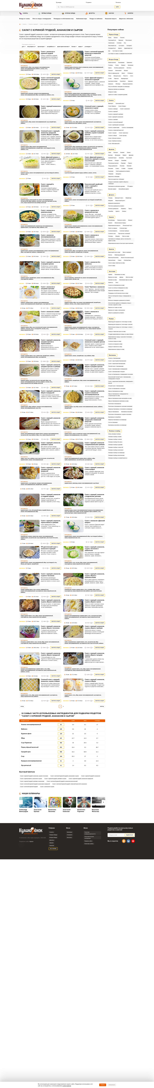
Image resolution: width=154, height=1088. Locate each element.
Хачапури (110, 171)
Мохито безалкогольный (127, 257)
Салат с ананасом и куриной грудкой (48, 52)
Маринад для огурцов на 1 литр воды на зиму (119, 321)
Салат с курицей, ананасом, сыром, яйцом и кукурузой (51, 654)
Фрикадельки (124, 78)
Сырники (130, 168)
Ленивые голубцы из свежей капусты (117, 458)
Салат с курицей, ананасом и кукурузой (50, 419)
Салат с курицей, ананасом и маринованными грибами (95, 443)
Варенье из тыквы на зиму (115, 307)
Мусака (126, 70)
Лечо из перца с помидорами (42, 18)
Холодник (129, 45)
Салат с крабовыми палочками (116, 125)
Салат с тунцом (112, 133)
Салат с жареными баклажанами (116, 363)
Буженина (129, 62)
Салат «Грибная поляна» (114, 141)
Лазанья (110, 70)
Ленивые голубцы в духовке (115, 444)
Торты (130, 208)
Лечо (117, 282)
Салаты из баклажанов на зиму (116, 285)
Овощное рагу (117, 76)
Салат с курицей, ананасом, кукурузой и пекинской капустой (94, 419)
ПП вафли (130, 186)
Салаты (23, 13)
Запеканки (130, 65)
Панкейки (123, 160)
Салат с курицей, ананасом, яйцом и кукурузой (51, 392)
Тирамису (123, 208)
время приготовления (63, 46)
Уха (125, 43)
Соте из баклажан (113, 422)
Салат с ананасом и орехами (92, 312)
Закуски (109, 13)
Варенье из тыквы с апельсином (116, 310)
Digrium (31, 841)
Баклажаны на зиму (120, 274)
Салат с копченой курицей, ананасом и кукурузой (50, 78)
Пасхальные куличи (113, 163)
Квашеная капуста (110, 18)
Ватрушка (117, 155)
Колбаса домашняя (119, 68)
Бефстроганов (112, 62)
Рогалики (110, 168)
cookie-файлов (66, 1085)
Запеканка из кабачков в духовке (116, 186)
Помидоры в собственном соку (64, 18)
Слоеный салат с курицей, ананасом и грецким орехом (95, 341)
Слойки (123, 168)
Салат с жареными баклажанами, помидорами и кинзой (120, 382)
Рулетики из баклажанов (114, 403)
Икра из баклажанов (113, 411)
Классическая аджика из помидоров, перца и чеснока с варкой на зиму (119, 303)
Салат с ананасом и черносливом (92, 236)
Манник (110, 160)
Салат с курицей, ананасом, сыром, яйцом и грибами (94, 627)
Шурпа (120, 48)
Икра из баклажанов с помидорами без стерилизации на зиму (118, 394)
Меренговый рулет (120, 200)
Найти (117, 6)
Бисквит (122, 152)
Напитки (128, 13)
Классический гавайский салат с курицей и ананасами (93, 185)
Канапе (110, 222)
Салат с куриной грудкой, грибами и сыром (55, 778)
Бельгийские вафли (124, 189)
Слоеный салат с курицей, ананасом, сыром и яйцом (50, 680)
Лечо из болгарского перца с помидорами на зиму (119, 296)
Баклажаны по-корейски (114, 417)
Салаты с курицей (33, 24)
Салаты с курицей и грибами (115, 114)
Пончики (122, 165)
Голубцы (110, 65)
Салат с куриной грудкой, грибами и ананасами (32, 781)
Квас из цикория (127, 252)
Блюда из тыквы (24, 18)
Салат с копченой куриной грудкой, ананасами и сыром (65, 776)
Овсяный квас (111, 260)
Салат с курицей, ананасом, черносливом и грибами (51, 521)
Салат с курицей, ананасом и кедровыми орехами (94, 495)
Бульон (116, 37)
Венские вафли (112, 189)
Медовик (110, 200)
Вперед (102, 706)
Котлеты (129, 68)
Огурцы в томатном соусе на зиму (116, 331)
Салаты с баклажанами (114, 358)
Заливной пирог (112, 157)
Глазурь (110, 198)
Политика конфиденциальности (90, 833)
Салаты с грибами (113, 119)
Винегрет (110, 103)
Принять (103, 1084)
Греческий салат (120, 103)
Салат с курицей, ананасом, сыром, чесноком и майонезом (94, 548)
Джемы (121, 277)
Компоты (110, 282)
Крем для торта (119, 198)
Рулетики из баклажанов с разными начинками (120, 406)
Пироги (130, 163)
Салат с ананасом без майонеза (92, 263)
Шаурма (117, 236)
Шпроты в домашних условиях (116, 312)
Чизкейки (110, 211)
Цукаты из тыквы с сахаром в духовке (117, 94)
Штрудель (118, 174)
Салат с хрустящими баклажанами (117, 361)
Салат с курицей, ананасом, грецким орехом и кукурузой (51, 469)
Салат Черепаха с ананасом (95, 287)
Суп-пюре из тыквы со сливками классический (120, 53)
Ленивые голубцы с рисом (115, 439)
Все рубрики (53, 848)
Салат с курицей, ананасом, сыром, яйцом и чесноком (51, 627)
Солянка (119, 43)
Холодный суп (112, 48)
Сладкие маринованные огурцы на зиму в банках (120, 334)
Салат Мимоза (112, 106)
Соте (131, 76)
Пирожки (123, 163)
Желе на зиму (129, 277)
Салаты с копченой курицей (115, 122)
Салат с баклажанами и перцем (116, 371)
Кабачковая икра (81, 18)
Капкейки (121, 157)
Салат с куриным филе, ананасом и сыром (31, 778)
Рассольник (129, 40)
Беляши (116, 152)
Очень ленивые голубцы (114, 434)
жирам (80, 46)
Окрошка (121, 40)
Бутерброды (111, 220)
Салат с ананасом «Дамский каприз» (95, 521)
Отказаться (112, 1084)
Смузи (119, 260)
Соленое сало (112, 233)
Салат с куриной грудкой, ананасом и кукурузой (81, 778)
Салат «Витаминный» (114, 143)
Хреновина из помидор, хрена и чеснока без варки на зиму (119, 239)
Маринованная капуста (114, 225)
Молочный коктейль (113, 257)
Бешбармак (121, 62)
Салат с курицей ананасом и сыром (51, 107)
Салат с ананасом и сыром (47, 786)
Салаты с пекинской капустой (115, 130)
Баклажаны (112, 355)
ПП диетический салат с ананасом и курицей (49, 547)
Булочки (110, 155)
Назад (22, 706)
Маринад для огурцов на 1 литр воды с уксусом (120, 324)
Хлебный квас (127, 260)
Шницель (110, 84)
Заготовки (112, 271)
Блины (128, 152)
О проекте (88, 2)
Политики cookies (88, 843)
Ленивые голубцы (114, 431)
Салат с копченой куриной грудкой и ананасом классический (62, 781)
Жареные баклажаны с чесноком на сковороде (120, 409)
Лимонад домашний (120, 255)
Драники (131, 155)
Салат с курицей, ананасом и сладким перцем (50, 495)
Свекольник (111, 43)
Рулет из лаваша (112, 228)
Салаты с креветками (113, 127)
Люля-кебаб (118, 70)
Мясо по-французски (113, 73)
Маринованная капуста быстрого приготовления (120, 243)
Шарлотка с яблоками (126, 18)
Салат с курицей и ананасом (115, 116)
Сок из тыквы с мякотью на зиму (116, 263)
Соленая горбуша (124, 231)
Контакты (118, 2)
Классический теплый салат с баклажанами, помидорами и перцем (119, 377)
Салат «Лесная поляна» (114, 138)
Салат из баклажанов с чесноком (116, 388)
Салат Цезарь (123, 135)
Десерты (90, 13)
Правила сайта (88, 841)
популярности (31, 46)
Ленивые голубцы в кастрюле (115, 450)
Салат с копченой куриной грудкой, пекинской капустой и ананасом (69, 784)
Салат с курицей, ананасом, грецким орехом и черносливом (51, 341)
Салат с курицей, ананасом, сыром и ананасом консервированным (94, 392)
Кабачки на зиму (112, 280)
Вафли (124, 155)
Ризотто (125, 76)
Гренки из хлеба (121, 220)
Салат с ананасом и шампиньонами (48, 211)
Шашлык (130, 81)
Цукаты (117, 211)
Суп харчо (121, 45)
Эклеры (124, 211)
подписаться (129, 834)
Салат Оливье (122, 106)
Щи (109, 51)
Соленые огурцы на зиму (114, 341)
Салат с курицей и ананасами (47, 185)
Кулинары (58, 2)
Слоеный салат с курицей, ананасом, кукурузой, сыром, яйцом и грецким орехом (50, 132)
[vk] (128, 841)
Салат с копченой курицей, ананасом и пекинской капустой (94, 53)
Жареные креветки (127, 84)
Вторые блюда (68, 13)
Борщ (109, 37)
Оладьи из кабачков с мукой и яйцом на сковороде (118, 182)
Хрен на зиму (125, 236)
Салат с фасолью (123, 133)
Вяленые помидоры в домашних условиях (119, 300)
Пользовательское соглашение (89, 837)
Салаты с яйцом (112, 135)
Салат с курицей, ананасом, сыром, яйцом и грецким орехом (94, 655)
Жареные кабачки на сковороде (116, 89)
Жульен (130, 220)
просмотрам (41, 46)
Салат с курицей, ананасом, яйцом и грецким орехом (94, 365)
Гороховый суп (112, 40)
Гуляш (117, 65)
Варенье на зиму (112, 277)
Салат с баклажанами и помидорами (117, 369)
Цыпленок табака (112, 81)
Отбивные (130, 73)
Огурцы (111, 318)
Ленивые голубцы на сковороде (116, 452)
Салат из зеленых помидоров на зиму (118, 288)
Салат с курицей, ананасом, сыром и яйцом (94, 680)
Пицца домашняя (112, 165)
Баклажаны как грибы (126, 411)
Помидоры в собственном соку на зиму (118, 293)
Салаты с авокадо (113, 108)
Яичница (118, 84)
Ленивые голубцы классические (116, 455)
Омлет (123, 73)
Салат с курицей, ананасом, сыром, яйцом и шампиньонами (94, 575)
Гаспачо (122, 37)
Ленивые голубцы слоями (114, 436)
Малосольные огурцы (120, 222)
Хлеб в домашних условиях (123, 171)
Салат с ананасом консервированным (48, 236)
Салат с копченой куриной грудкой (29, 786)
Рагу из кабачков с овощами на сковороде (118, 86)
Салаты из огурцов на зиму (115, 344)
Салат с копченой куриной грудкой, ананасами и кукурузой (35, 784)
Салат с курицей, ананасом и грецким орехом (50, 263)
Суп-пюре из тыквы (117, 51)
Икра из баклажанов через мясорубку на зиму (120, 398)
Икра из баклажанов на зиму (115, 391)
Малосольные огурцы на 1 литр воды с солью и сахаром (120, 327)
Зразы (110, 68)
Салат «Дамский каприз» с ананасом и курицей (94, 78)
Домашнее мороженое (114, 203)
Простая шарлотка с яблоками (116, 179)
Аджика (110, 274)
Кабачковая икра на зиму (125, 280)
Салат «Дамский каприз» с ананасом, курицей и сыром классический (95, 158)
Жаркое (123, 65)
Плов (109, 76)
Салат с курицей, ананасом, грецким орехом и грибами (51, 365)
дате (23, 46)
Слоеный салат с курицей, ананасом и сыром (94, 107)
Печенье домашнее (113, 208)
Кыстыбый (129, 157)
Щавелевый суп (128, 48)
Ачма (109, 152)
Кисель (110, 255)
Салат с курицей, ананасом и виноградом (94, 468)
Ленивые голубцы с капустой (115, 447)
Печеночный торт (127, 225)
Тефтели (116, 78)
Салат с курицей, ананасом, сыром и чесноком (51, 574)
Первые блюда (44, 13)
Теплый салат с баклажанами (115, 366)
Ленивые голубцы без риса (115, 442)
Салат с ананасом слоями (50, 311)
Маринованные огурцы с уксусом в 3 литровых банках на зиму (120, 337)
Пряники (129, 165)
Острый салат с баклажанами (115, 386)
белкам (73, 46)
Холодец (110, 236)
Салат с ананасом (124, 108)
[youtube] (133, 841)
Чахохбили (122, 81)
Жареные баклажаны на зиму (115, 290)
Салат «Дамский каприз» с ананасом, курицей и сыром (51, 158)
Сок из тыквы (111, 265)
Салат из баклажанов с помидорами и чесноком (120, 374)
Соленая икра (123, 228)
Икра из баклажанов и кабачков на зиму (118, 401)
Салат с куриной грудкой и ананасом (90, 776)
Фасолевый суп (112, 45)
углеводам (87, 46)
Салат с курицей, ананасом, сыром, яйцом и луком (94, 601)
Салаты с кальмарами (127, 127)
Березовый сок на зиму (114, 252)
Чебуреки (110, 174)
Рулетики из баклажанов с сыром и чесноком (119, 414)
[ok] (124, 841)
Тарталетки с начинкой (124, 233)
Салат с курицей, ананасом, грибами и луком (51, 443)
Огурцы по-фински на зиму (115, 346)
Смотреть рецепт (55, 74)
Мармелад (128, 198)
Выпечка (111, 149)
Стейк (109, 78)
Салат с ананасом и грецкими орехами (48, 287)
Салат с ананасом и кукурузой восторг (92, 211)
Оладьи (117, 160)
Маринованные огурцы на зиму (116, 349)
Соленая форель (112, 231)
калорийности (50, 46)
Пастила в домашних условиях (116, 206)
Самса (117, 168)
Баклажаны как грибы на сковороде (117, 425)
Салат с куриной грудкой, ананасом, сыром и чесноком (34, 776)
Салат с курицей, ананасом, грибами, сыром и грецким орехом (94, 132)
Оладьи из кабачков (96, 18)
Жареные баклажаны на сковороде (117, 419)
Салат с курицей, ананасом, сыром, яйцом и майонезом (51, 601)
